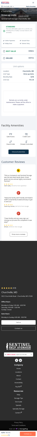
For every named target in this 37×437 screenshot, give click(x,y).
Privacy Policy (18, 422)
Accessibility (19, 383)
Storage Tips (18, 398)
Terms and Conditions (19, 425)
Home (19, 369)
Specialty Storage (18, 409)
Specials (18, 405)
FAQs (18, 395)
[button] (16, 360)
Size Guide (18, 402)
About (18, 376)
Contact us (18, 328)
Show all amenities (18, 152)
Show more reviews (18, 234)
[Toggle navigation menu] (34, 2)
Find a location (31, 6)
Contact (18, 379)
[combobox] (18, 354)
